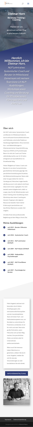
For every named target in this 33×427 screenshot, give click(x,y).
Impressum (8, 419)
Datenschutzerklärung (19, 419)
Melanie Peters (23, 424)
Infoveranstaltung (16, 373)
